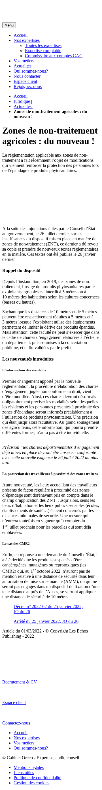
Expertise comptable (43, 50)
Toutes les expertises (43, 45)
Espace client (25, 81)
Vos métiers (24, 60)
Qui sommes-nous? (31, 71)
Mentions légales (29, 767)
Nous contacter (27, 76)
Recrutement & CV (19, 682)
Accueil (20, 35)
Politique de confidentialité (37, 777)
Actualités (22, 66)
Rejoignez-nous (28, 86)
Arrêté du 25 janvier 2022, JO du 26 (46, 621)
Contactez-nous (16, 723)
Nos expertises (27, 40)
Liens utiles (24, 772)
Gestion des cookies (31, 782)
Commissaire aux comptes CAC (53, 55)
